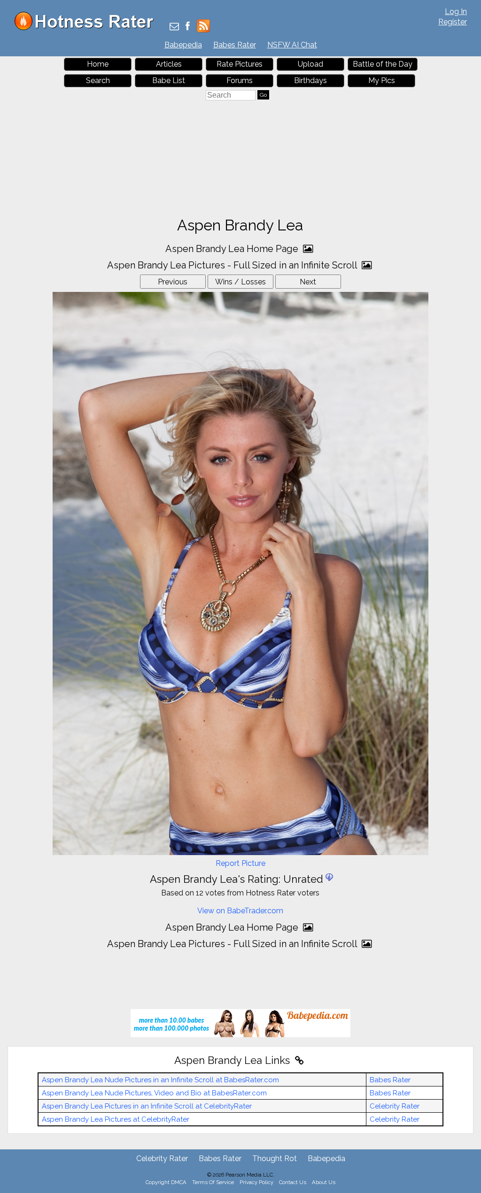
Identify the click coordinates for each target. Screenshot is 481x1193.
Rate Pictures (240, 64)
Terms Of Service (213, 1182)
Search (98, 80)
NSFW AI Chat (292, 44)
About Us (323, 1182)
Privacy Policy (256, 1182)
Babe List (168, 80)
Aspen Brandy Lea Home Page (233, 248)
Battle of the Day (382, 64)
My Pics (381, 80)
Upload (310, 64)
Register (452, 21)
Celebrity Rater (394, 1106)
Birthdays (310, 80)
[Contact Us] (174, 27)
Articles (169, 64)
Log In (456, 11)
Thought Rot (274, 1158)
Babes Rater (234, 44)
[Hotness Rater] (87, 27)
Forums (239, 80)
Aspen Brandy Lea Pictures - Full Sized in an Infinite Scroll (233, 265)
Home (98, 64)
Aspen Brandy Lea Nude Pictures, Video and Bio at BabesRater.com (154, 1093)
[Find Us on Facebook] (187, 27)
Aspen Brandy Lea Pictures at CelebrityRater (115, 1119)
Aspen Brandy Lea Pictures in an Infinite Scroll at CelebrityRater (147, 1106)
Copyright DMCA (166, 1182)
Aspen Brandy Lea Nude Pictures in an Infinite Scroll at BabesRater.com (160, 1080)
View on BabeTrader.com (240, 910)
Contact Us (292, 1182)
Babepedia (183, 44)
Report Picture (240, 863)
